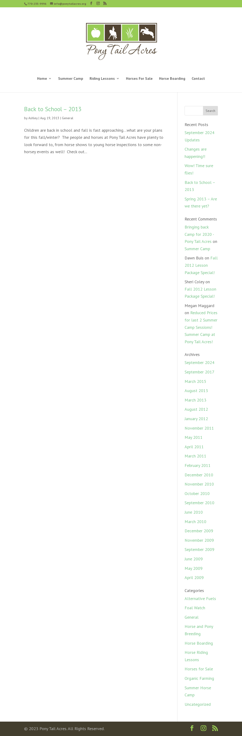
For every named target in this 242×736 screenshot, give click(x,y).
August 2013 (196, 390)
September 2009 (199, 549)
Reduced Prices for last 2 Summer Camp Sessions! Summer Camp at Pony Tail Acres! (201, 327)
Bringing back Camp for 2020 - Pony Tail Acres (199, 234)
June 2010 (194, 512)
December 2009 (199, 530)
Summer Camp (70, 79)
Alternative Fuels (200, 598)
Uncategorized (198, 704)
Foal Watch (195, 607)
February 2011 (198, 465)
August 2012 (196, 409)
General (67, 118)
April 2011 (194, 446)
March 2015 (195, 381)
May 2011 (194, 437)
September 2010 (199, 502)
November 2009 (199, 540)
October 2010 (197, 493)
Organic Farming (199, 678)
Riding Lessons (102, 79)
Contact (198, 79)
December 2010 (199, 475)
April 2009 (194, 577)
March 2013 (195, 400)
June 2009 (194, 559)
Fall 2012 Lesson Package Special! (201, 265)
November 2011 (199, 428)
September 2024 (199, 362)
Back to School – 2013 (53, 109)
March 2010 (195, 521)
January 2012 (196, 418)
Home (42, 79)
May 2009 (194, 568)
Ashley (33, 118)
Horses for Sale (199, 669)
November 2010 (199, 484)
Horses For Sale (139, 79)
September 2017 (199, 372)
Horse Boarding (172, 79)
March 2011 (195, 456)
